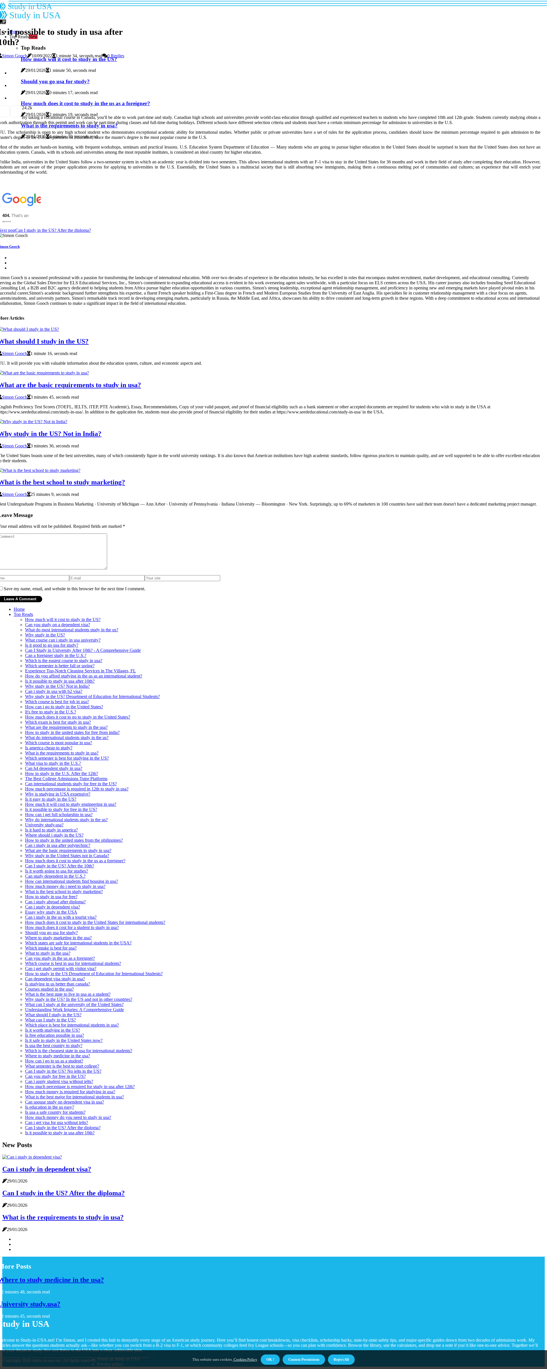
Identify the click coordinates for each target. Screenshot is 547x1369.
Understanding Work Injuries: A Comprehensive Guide (74, 1009)
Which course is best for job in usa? (57, 701)
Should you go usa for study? (51, 932)
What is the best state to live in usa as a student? (68, 994)
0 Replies (115, 55)
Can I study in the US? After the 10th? (59, 865)
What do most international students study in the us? (71, 629)
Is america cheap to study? (48, 747)
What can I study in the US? (50, 1019)
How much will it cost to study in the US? (63, 619)
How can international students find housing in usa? (71, 881)
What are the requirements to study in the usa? (66, 727)
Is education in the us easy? (49, 1107)
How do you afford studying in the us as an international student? (83, 676)
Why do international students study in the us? (66, 819)
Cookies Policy (245, 1359)
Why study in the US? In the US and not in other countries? (78, 999)
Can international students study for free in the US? (71, 783)
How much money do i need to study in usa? (65, 886)
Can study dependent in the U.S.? (55, 876)
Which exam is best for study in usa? (58, 722)
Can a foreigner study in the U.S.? (55, 655)
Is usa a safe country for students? (55, 1112)
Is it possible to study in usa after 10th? (60, 681)
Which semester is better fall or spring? (60, 665)
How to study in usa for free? (51, 896)
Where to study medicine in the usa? (57, 1055)
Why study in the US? (45, 634)
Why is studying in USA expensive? (57, 794)
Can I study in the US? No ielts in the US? (63, 1071)
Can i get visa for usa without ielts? (56, 1122)
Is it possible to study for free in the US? (61, 809)
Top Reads (23, 614)
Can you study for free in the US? (55, 1076)
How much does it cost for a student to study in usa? (72, 927)
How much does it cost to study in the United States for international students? (95, 922)
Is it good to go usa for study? (51, 645)
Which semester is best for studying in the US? (67, 758)
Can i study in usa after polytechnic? (57, 845)
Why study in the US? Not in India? (57, 686)
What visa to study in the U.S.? (53, 763)
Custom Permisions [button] (303, 1359)
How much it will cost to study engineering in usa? (70, 804)
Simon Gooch (14, 55)
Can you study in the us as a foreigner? (60, 958)
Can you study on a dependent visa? (57, 624)
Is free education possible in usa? (54, 1035)
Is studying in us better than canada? (57, 983)
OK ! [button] (270, 1359)
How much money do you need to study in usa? (68, 1117)
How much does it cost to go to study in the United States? (77, 717)
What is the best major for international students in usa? (74, 1096)
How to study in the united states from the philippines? (74, 840)
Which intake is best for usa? (51, 948)
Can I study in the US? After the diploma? (63, 1127)
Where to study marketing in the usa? (58, 937)
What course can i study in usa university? (63, 640)
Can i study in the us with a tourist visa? (61, 917)
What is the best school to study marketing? (64, 891)
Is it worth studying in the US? (52, 1030)
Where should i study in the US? (54, 835)
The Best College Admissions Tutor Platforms (66, 778)
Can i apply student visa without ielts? (59, 1081)
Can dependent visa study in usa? (55, 978)
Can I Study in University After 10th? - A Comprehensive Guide (83, 650)
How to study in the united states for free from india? (72, 732)
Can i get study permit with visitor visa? (60, 968)
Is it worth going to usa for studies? (56, 871)
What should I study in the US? (53, 1014)
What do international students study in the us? (67, 737)
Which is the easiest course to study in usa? (63, 660)
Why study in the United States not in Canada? (67, 855)
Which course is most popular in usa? (58, 742)
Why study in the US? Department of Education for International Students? (92, 696)
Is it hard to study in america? (51, 830)
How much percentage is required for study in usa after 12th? (80, 1086)
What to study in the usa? (47, 953)
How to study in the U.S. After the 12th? (61, 773)
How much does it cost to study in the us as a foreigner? (75, 860)
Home (19, 609)
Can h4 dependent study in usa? (53, 768)
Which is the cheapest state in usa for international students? (78, 1050)
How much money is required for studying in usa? (70, 1091)
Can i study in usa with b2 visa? (53, 691)
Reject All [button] (341, 1359)
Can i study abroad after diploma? (55, 901)
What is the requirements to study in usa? (62, 753)
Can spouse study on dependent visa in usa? (64, 1102)
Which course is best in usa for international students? (73, 963)
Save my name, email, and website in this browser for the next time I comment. (74, 588)
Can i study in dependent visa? (52, 906)
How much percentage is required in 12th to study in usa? (76, 788)
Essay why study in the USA (51, 912)
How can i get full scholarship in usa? (59, 814)
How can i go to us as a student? (54, 1060)
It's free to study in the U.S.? (50, 711)
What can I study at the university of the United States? (74, 1004)
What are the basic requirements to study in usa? (68, 850)
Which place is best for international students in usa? (72, 1025)
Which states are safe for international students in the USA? (78, 942)
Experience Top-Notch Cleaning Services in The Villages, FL (80, 670)
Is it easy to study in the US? (50, 799)
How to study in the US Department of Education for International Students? (94, 973)
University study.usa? (44, 824)
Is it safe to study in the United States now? (64, 1040)
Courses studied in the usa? (49, 989)
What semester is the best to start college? (62, 1066)
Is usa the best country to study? (53, 1045)
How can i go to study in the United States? (64, 706)
